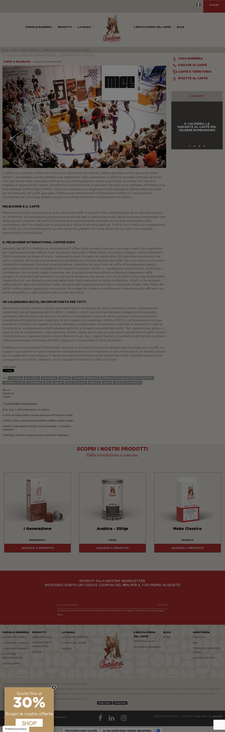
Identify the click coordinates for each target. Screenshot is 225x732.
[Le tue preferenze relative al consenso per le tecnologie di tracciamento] (16, 729)
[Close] (54, 687)
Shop (29, 723)
